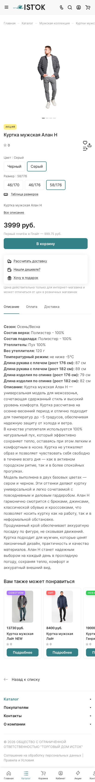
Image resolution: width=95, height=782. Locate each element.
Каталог (11, 699)
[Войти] (79, 7)
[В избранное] (85, 142)
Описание (11, 307)
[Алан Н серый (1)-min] (49, 77)
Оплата (31, 307)
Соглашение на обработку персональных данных (42, 755)
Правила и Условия (19, 760)
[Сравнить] (85, 148)
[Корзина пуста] (87, 7)
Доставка (51, 307)
